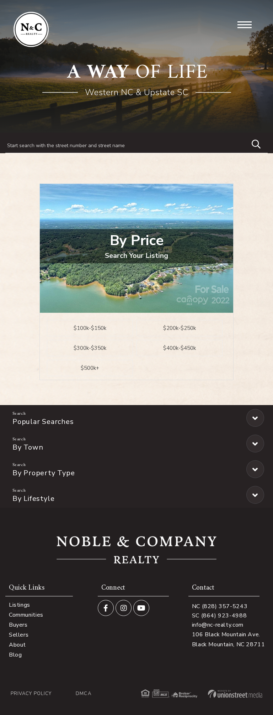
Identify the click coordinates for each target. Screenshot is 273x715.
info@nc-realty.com (217, 625)
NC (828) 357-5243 (220, 606)
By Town (27, 447)
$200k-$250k (179, 328)
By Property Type (43, 473)
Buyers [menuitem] (18, 625)
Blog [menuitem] (15, 655)
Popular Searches (43, 421)
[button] (252, 143)
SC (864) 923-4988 (219, 616)
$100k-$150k (90, 328)
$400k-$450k (179, 348)
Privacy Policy (31, 693)
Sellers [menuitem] (18, 635)
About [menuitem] (17, 645)
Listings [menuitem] (19, 605)
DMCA (83, 693)
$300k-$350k (90, 348)
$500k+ (90, 368)
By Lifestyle (33, 498)
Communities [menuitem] (26, 615)
